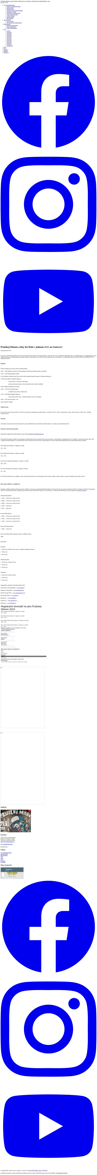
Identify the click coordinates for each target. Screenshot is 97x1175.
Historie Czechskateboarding (13, 6)
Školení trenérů (10, 9)
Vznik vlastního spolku (12, 14)
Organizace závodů (11, 12)
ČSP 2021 (9, 39)
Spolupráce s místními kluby (13, 13)
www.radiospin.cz (11, 603)
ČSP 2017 (9, 44)
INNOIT (45, 1170)
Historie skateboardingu (12, 25)
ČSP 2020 (9, 40)
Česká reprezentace (11, 26)
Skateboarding (7, 24)
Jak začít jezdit (7, 20)
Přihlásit (6, 51)
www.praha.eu (14, 595)
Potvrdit (65, 1173)
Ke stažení (3, 862)
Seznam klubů (10, 8)
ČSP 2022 (9, 37)
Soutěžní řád (10, 45)
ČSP (5, 29)
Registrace (6, 52)
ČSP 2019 (9, 41)
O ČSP (8, 31)
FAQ (5, 48)
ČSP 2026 (9, 32)
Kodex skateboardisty (12, 28)
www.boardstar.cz (12, 598)
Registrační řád (10, 17)
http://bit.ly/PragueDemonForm (36, 434)
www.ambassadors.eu (18, 590)
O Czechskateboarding (9, 5)
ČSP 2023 (9, 36)
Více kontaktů (4, 844)
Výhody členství (11, 16)
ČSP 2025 (9, 33)
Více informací (59, 1173)
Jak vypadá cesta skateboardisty (14, 22)
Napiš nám (10, 844)
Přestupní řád (10, 18)
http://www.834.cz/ (82, 490)
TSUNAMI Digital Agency (35, 1170)
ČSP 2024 (9, 35)
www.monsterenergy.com (19, 593)
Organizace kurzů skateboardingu (15, 10)
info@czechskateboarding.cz (7, 841)
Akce (5, 47)
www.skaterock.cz (12, 600)
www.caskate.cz (20, 587)
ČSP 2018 (9, 43)
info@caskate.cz (89, 355)
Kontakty (6, 50)
